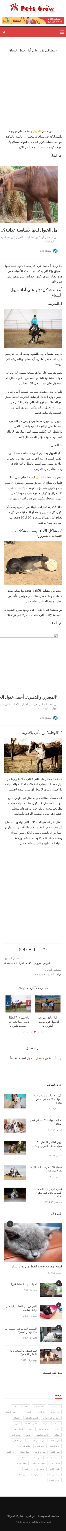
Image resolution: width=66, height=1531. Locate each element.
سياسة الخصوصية (49, 1516)
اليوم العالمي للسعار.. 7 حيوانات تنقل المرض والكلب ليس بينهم (47, 1146)
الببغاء (57, 1423)
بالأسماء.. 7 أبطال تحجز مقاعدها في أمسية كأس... (18, 1021)
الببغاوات (46, 1423)
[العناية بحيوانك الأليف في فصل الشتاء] (15, 1126)
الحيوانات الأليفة (31, 1423)
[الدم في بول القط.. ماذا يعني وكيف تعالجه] (51, 1312)
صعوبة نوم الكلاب (38, 1463)
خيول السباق (24, 1452)
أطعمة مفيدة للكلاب (20, 1406)
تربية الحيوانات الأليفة (35, 1440)
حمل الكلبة (55, 1452)
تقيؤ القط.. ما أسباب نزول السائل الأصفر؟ (23, 1352)
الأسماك (17, 1418)
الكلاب (57, 1435)
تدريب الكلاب (54, 1440)
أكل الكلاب (41, 1412)
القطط (31, 1429)
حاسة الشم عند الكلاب (21, 1446)
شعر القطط (37, 1457)
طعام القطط (22, 1463)
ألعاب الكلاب (26, 1412)
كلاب (26, 1469)
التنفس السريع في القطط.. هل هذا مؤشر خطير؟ (20, 1330)
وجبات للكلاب (54, 1480)
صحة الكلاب (22, 1457)
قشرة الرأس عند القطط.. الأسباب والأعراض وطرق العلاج (48, 1193)
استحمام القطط (31, 1418)
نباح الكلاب (21, 1474)
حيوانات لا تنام (40, 1452)
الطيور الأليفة (44, 1429)
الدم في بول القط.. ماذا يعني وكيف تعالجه (21, 1308)
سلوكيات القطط (53, 1457)
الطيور (57, 1429)
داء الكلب (10, 1452)
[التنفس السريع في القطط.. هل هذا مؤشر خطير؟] (51, 1334)
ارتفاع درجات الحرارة (51, 1418)
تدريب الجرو (15, 1435)
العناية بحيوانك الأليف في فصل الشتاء (46, 1122)
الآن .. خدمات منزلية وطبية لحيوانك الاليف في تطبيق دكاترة (48, 1099)
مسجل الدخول (35, 1058)
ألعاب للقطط (11, 1412)
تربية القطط (55, 1446)
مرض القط (35, 1474)
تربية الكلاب (40, 1446)
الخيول (37, 131)
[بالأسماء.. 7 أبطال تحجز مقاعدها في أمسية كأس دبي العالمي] (18, 1003)
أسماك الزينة (55, 1406)
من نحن (30, 1516)
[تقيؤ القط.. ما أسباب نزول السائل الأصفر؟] (51, 1356)
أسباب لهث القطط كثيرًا (24, 1284)
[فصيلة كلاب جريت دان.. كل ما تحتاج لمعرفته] (15, 1172)
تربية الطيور (17, 1440)
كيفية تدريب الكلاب (52, 1474)
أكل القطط (55, 1412)
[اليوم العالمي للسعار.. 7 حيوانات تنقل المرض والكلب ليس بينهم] (15, 1148)
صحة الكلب (55, 1463)
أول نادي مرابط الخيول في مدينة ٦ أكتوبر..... (48, 1021)
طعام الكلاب (55, 1469)
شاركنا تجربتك (14, 1516)
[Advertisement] (33, 90)
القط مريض (18, 1429)
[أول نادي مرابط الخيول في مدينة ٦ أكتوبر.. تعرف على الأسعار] (47, 1003)
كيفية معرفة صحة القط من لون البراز (36, 1266)
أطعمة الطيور (39, 1406)
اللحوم (28, 1435)
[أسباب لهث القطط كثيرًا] (51, 1290)
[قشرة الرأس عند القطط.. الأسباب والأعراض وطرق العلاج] (15, 1195)
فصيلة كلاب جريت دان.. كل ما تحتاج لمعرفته (46, 1169)
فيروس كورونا (39, 1469)
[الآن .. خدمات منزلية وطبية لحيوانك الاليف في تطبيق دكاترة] (15, 1101)
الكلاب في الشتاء (42, 1435)
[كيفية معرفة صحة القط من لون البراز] (33, 1242)
